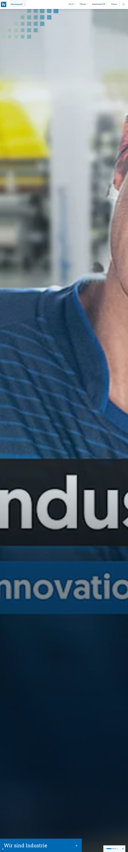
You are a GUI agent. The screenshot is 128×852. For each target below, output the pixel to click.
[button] (105, 848)
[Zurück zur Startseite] (3, 4)
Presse (114, 4)
